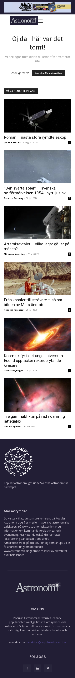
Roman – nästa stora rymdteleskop (35, 137)
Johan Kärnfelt (12, 142)
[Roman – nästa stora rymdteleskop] (37, 116)
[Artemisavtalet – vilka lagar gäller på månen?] (37, 222)
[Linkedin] (37, 668)
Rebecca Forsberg (13, 198)
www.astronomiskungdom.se (22, 551)
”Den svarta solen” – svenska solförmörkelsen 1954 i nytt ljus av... (36, 190)
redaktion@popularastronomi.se (47, 642)
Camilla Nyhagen (13, 370)
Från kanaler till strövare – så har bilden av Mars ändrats (33, 302)
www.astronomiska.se (36, 526)
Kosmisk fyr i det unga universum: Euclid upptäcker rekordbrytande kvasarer (34, 360)
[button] (44, 21)
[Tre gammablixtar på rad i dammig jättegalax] (37, 395)
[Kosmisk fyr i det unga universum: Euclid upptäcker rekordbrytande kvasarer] (37, 334)
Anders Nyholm (12, 426)
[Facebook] (27, 668)
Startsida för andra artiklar (48, 73)
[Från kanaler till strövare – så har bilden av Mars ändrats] (37, 278)
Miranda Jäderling (14, 254)
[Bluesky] (48, 668)
